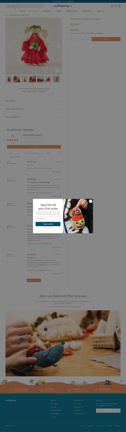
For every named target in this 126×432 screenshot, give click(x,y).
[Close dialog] (90, 201)
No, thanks (48, 227)
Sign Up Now (48, 224)
